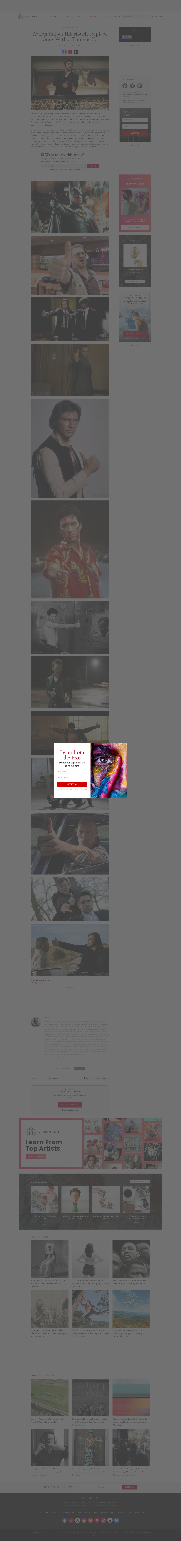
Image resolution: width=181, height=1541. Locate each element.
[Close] (124, 745)
